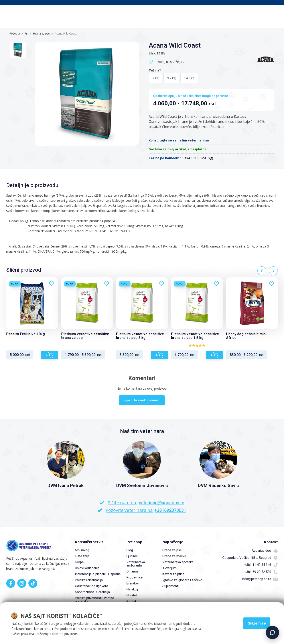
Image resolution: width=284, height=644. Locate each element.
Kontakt (132, 601)
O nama (132, 571)
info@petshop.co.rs (256, 579)
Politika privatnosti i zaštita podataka (94, 599)
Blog (129, 550)
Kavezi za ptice (173, 574)
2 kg (155, 78)
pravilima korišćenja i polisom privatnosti (50, 634)
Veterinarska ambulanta (135, 563)
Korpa (79, 562)
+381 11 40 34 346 (257, 565)
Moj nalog (82, 550)
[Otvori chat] (272, 632)
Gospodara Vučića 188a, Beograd (246, 558)
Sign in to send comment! (141, 400)
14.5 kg (189, 78)
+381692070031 (170, 510)
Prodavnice (134, 577)
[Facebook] (10, 583)
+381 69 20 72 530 (257, 572)
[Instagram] (21, 583)
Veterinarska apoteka (177, 562)
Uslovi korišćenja (87, 568)
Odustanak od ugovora (91, 586)
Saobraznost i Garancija (92, 592)
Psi (26, 33)
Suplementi (170, 586)
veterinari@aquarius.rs (161, 502)
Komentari (142, 378)
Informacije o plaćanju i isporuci (98, 574)
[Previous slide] (261, 270)
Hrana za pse (41, 33)
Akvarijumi (169, 568)
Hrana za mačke (174, 556)
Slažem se (257, 623)
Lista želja (82, 556)
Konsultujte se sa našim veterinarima (179, 140)
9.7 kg (171, 78)
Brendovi (132, 583)
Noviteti (132, 595)
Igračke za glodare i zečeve (182, 580)
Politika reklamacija (89, 580)
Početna (15, 33)
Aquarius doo (261, 551)
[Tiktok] (32, 583)
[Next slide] (273, 270)
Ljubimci (132, 556)
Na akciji (132, 589)
